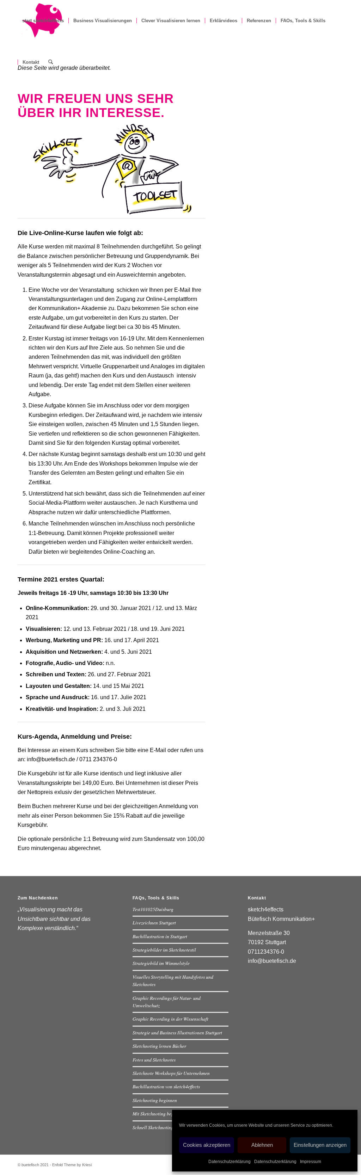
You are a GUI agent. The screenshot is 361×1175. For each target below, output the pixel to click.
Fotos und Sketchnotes (154, 1059)
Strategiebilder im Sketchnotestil (164, 949)
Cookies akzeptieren (206, 1145)
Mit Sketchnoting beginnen (159, 1113)
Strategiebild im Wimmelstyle (161, 963)
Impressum (310, 1161)
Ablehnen (262, 1145)
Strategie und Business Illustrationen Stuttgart (177, 1032)
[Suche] (50, 62)
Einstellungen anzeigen (320, 1145)
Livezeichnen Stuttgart (154, 922)
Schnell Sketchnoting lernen (160, 1127)
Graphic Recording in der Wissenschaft (170, 1018)
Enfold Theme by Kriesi (72, 1165)
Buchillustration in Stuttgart (160, 936)
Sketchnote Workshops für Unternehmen (171, 1073)
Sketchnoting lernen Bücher (159, 1045)
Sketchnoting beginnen (155, 1100)
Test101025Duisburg (153, 909)
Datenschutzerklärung (229, 1161)
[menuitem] (43, 21)
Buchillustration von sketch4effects (166, 1086)
